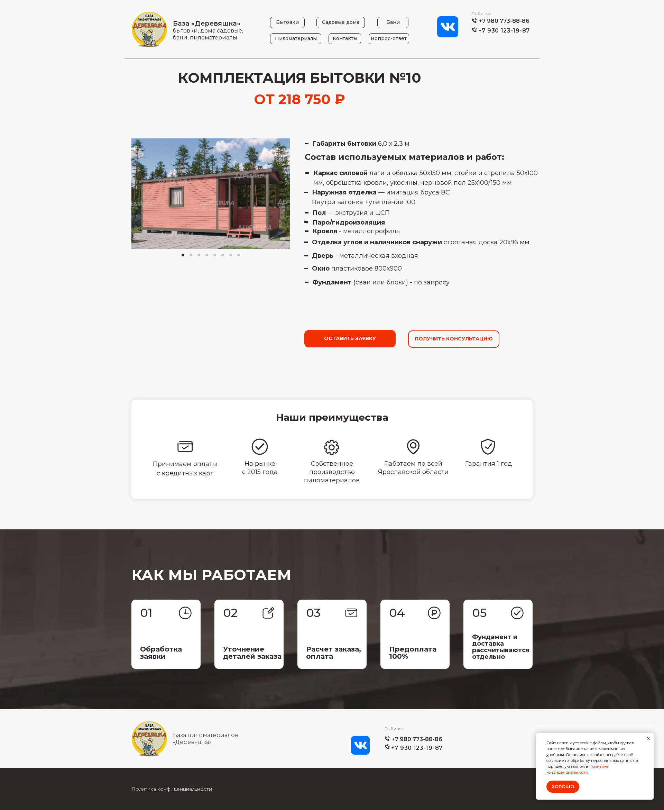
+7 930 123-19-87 (504, 30)
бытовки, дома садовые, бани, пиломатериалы (208, 34)
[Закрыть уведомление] (648, 738)
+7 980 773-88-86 (504, 21)
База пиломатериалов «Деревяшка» (205, 738)
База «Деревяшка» (206, 23)
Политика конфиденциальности (171, 789)
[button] (350, 338)
